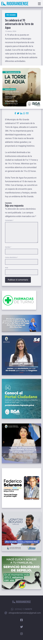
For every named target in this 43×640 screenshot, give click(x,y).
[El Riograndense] (14, 3)
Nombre (8, 247)
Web (6, 268)
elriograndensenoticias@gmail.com (25, 613)
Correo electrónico (11, 257)
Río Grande (11, 15)
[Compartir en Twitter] (18, 113)
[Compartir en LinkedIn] (21, 113)
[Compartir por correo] (27, 113)
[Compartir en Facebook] (15, 113)
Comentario (9, 220)
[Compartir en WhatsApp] (24, 113)
